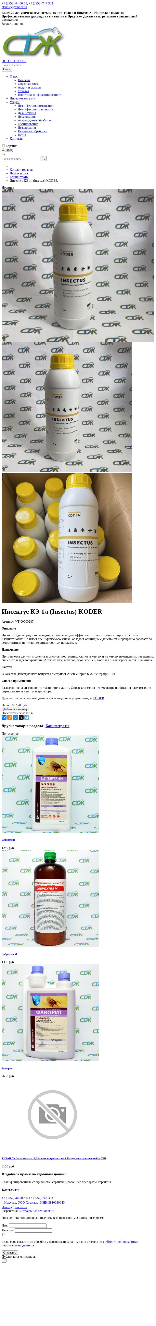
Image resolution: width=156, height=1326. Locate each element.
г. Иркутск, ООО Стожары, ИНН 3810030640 (33, 1202)
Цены (22, 135)
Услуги (15, 102)
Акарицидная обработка (35, 120)
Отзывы (23, 91)
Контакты (16, 138)
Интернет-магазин (22, 98)
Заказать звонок (13, 23)
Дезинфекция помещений (36, 105)
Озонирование (28, 124)
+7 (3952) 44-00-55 (14, 3)
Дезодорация (27, 127)
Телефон (8, 1230)
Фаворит (7, 1068)
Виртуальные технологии (36, 1211)
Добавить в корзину (15, 709)
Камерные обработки (32, 131)
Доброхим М (9, 954)
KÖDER (98, 698)
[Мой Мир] (15, 717)
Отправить (9, 1252)
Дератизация (27, 116)
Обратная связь (28, 83)
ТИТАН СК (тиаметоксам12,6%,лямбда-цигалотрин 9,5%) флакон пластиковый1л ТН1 (54, 1158)
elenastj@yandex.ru (14, 7)
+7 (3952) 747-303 (41, 3)
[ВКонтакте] (4, 717)
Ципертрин (8, 839)
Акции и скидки (29, 87)
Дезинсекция (27, 113)
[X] (21, 717)
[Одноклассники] (9, 717)
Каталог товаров (21, 169)
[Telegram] (26, 717)
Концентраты (19, 177)
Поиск (7, 69)
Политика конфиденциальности (40, 94)
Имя (5, 1225)
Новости (24, 80)
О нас (14, 76)
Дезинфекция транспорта (35, 109)
